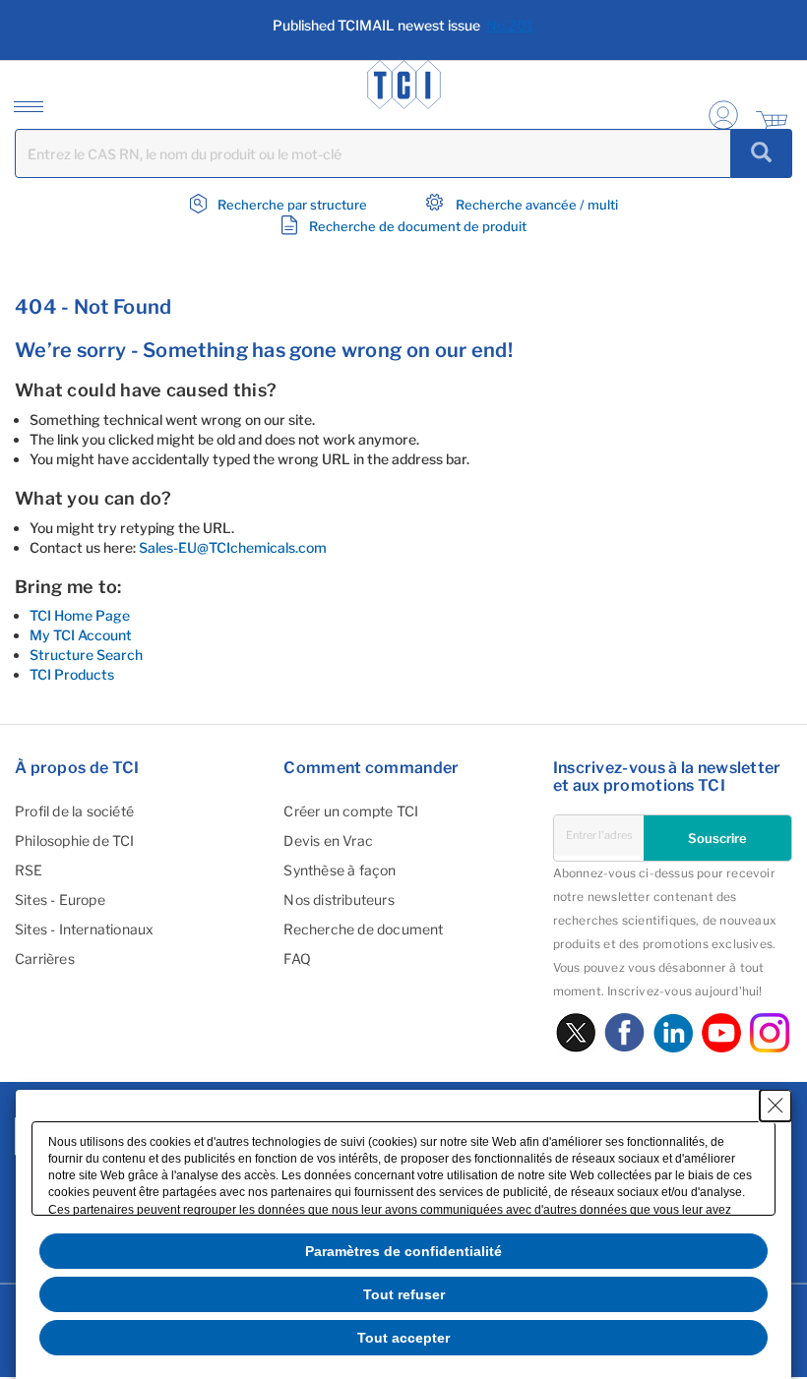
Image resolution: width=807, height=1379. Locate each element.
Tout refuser (404, 1294)
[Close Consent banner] (775, 1105)
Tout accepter (403, 1338)
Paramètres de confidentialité (403, 1251)
